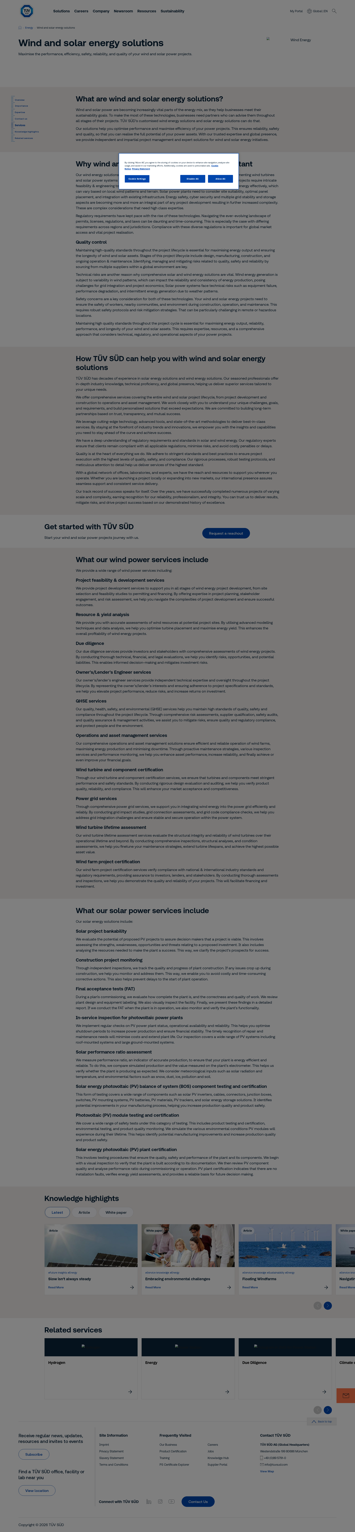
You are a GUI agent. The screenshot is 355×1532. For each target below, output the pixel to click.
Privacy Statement (141, 169)
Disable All (192, 179)
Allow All (220, 179)
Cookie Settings (137, 179)
